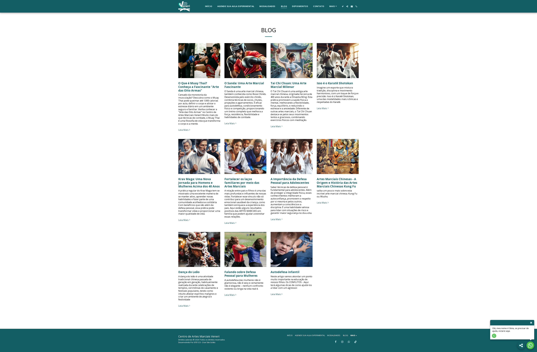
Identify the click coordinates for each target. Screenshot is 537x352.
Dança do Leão (189, 272)
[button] (342, 6)
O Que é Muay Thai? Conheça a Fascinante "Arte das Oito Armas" (198, 86)
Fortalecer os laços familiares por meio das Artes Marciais (241, 182)
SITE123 (197, 342)
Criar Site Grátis (208, 342)
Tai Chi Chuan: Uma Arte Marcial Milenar (288, 85)
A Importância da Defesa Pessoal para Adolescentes (290, 181)
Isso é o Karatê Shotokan (335, 83)
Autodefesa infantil (285, 272)
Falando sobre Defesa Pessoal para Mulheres (240, 274)
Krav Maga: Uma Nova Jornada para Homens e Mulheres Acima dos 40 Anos (199, 182)
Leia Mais (183, 129)
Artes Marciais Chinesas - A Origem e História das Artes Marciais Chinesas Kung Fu (337, 182)
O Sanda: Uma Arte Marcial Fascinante (244, 85)
